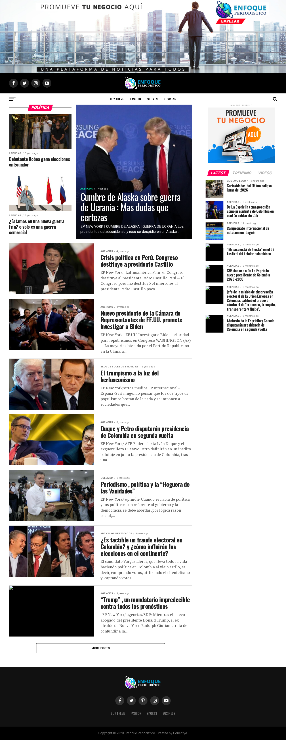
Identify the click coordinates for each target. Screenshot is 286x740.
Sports (152, 99)
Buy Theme (117, 99)
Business (170, 99)
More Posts (100, 648)
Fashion (135, 99)
